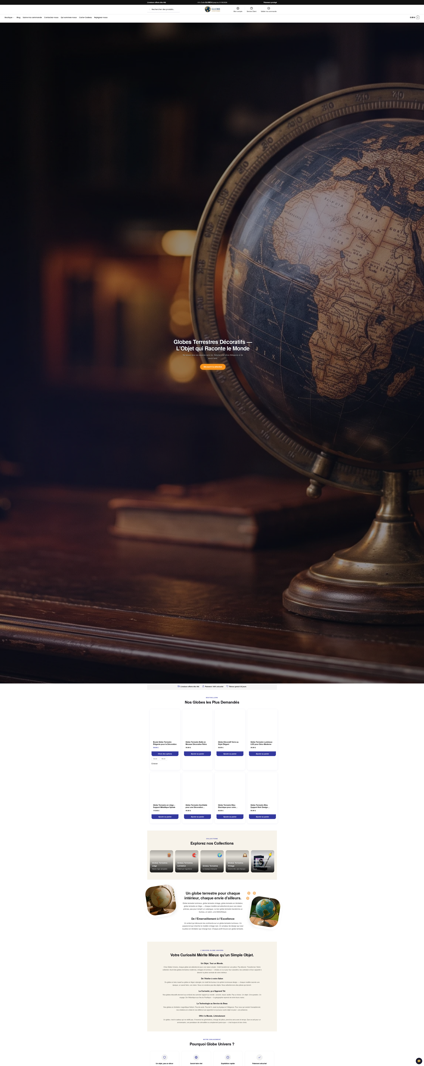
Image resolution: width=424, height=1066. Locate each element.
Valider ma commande (269, 11)
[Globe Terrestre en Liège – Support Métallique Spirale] (165, 786)
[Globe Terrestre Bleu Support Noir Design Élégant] (262, 786)
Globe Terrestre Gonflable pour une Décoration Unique (196, 806)
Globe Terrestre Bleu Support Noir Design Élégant (259, 806)
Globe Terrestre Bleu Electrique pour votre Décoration (227, 806)
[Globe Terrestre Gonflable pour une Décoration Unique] (197, 786)
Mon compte (238, 11)
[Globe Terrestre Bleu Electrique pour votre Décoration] (229, 786)
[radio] (155, 759)
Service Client (251, 11)
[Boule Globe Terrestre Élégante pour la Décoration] (165, 723)
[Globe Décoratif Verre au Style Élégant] (229, 723)
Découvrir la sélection (213, 367)
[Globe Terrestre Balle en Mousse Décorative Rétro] (197, 723)
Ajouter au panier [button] (197, 754)
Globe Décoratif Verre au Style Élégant (228, 743)
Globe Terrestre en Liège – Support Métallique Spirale (164, 806)
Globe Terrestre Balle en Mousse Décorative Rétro (196, 743)
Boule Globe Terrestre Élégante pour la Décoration (165, 743)
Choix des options (165, 754)
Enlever (155, 763)
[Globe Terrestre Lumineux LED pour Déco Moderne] (262, 723)
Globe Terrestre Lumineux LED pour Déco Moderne (261, 743)
